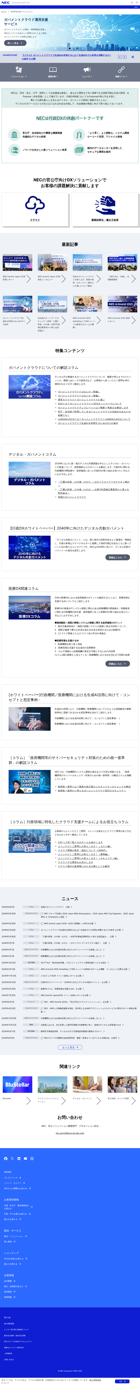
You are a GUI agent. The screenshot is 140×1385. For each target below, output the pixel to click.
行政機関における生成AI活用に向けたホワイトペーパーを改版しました (71, 949)
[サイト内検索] (132, 2)
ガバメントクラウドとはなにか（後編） (79, 395)
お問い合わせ (9, 1359)
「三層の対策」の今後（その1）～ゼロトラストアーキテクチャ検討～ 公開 (74, 943)
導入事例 (8, 1241)
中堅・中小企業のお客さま (15, 1214)
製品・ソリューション (13, 1236)
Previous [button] (120, 57)
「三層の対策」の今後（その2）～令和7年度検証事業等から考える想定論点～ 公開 (77, 936)
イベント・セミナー (12, 1183)
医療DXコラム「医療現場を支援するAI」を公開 (61, 989)
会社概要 (8, 1281)
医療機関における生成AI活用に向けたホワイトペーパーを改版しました (71, 956)
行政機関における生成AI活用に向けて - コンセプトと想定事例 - (86, 718)
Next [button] (124, 57)
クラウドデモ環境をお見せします (75, 862)
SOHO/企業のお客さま (14, 1258)
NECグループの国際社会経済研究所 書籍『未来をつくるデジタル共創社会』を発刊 (80, 1038)
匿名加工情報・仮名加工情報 (14, 1336)
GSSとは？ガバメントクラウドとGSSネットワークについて (90, 403)
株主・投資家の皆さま (13, 1286)
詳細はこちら (115, 557)
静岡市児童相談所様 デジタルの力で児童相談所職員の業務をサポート (71, 1031)
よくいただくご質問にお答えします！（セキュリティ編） (88, 858)
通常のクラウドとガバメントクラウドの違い (81, 399)
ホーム (3, 12)
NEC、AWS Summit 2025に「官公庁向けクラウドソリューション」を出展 (76, 1002)
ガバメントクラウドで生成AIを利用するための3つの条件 (88, 423)
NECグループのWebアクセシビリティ (18, 1341)
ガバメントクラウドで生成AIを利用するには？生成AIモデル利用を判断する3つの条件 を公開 (81, 930)
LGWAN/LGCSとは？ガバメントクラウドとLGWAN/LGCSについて (94, 419)
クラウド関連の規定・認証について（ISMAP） (83, 850)
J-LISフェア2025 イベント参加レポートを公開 (61, 976)
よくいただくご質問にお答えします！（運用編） (84, 854)
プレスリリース (11, 1177)
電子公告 (7, 1317)
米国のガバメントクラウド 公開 (55, 907)
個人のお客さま (11, 1219)
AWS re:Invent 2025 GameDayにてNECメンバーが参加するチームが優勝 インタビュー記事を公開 (84, 969)
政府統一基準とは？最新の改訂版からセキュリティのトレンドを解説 (94, 786)
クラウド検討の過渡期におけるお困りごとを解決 (84, 866)
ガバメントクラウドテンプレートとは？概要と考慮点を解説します (93, 407)
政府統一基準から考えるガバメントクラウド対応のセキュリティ (92, 790)
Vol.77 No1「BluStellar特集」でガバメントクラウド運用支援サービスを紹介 (73, 962)
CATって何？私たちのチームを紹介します (80, 842)
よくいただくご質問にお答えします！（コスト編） (85, 846)
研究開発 (8, 1291)
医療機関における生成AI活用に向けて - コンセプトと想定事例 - (86, 723)
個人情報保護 (95, 1380)
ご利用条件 (8, 1353)
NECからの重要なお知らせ (15, 1188)
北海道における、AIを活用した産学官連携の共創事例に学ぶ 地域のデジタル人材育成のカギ (81, 1025)
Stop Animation (133, 57)
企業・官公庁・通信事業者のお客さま (16, 1207)
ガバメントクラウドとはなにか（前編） (79, 391)
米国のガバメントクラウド (72, 497)
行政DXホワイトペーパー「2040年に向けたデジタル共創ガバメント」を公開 (74, 982)
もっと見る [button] (68, 1047)
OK (120, 1381)
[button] (64, 48)
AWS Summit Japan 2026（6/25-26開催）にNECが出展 (68, 923)
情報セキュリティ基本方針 (14, 1347)
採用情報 (8, 1297)
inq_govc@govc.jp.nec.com (70, 1133)
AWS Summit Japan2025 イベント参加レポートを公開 (64, 995)
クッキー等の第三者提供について (16, 1329)
